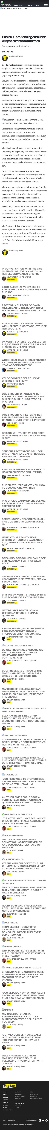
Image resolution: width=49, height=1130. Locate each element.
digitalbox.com (11, 1120)
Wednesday (7, 198)
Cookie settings (36, 1098)
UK (8, 639)
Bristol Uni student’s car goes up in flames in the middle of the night (24, 436)
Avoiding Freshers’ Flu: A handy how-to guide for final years (23, 470)
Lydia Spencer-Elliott (17, 661)
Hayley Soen (13, 700)
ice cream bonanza (31, 230)
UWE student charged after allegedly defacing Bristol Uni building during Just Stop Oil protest (23, 398)
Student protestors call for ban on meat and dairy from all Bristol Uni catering (23, 454)
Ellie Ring (11, 850)
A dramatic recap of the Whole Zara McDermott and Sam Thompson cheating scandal (23, 631)
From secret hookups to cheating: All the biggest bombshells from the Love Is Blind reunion (21, 931)
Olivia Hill (12, 332)
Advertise (18, 1094)
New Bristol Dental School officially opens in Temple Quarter (20, 613)
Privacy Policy (20, 1096)
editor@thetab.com (31, 1120)
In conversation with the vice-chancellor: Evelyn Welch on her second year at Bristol (22, 271)
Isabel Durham (14, 295)
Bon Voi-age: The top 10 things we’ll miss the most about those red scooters (24, 326)
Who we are (34, 1094)
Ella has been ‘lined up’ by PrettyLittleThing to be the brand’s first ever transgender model (24, 719)
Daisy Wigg (12, 384)
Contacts (33, 1096)
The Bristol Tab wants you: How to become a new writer (23, 486)
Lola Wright (12, 277)
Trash (33, 748)
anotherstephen (15, 637)
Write (30, 5)
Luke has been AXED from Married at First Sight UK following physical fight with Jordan (23, 1059)
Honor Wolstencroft (17, 527)
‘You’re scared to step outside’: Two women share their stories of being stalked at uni (23, 781)
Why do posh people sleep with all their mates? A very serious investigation (23, 953)
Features (23, 332)
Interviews (25, 277)
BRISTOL (11, 279)
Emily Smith (12, 679)
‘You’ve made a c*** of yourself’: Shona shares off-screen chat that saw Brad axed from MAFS (23, 995)
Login (17, 1107)
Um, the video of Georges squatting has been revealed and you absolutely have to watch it (22, 843)
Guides (26, 295)
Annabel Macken (15, 548)
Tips (37, 5)
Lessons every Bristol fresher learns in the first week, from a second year (24, 579)
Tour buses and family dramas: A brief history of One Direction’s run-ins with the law (24, 742)
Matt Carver (13, 475)
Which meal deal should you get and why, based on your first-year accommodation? (24, 363)
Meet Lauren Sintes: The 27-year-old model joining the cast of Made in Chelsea (24, 890)
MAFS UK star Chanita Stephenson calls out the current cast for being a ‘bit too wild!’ (22, 1018)
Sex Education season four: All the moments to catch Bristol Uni (23, 522)
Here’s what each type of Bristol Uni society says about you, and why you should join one (23, 541)
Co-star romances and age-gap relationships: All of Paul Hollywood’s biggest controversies (23, 654)
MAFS (23, 700)
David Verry (12, 56)
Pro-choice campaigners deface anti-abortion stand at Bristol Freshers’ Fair (23, 503)
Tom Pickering (13, 314)
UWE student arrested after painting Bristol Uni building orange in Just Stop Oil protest (23, 417)
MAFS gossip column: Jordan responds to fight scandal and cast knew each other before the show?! (23, 693)
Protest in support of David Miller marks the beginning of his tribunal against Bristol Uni (24, 308)
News (21, 56)
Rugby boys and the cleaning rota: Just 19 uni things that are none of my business (24, 908)
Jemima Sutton (14, 368)
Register (18, 1106)
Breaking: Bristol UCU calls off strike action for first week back (23, 561)
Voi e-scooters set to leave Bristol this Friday (21, 379)
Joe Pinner (12, 423)
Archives (18, 1098)
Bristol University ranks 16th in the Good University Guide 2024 (24, 596)
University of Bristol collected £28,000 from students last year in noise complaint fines (24, 344)
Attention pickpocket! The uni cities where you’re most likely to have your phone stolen (23, 866)
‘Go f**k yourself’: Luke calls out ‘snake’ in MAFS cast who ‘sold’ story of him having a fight (22, 1039)
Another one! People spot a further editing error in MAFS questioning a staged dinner (22, 800)
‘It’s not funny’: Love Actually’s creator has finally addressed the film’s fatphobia (23, 821)
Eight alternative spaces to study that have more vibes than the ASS (24, 290)
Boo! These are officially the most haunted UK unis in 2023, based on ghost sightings (22, 673)
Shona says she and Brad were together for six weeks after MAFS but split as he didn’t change (23, 976)
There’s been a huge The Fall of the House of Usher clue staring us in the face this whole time (24, 760)
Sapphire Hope (14, 350)
